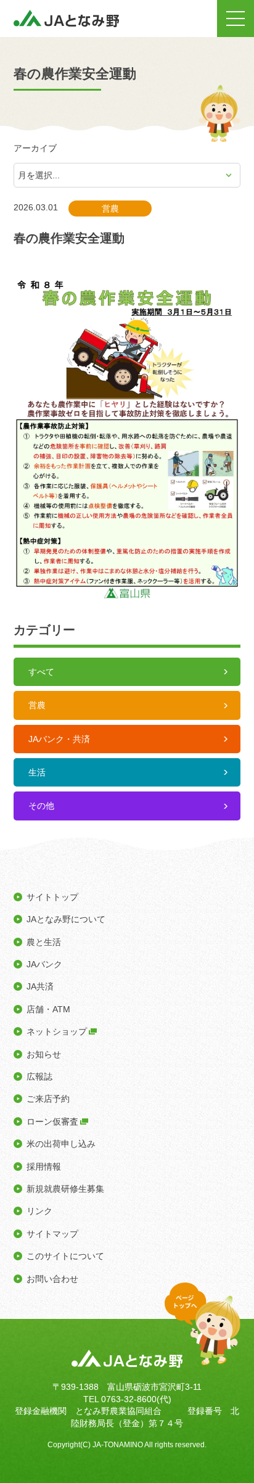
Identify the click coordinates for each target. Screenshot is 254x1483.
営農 (37, 705)
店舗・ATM (48, 1009)
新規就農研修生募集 (65, 1189)
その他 (41, 806)
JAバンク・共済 (59, 739)
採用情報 (44, 1166)
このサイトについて (65, 1256)
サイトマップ (52, 1234)
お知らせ (44, 1054)
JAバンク (44, 964)
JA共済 (40, 986)
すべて (41, 672)
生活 (37, 772)
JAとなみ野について (66, 919)
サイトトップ (52, 897)
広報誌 (39, 1076)
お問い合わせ (52, 1279)
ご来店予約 (48, 1099)
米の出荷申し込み (61, 1144)
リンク (39, 1211)
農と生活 (44, 942)
